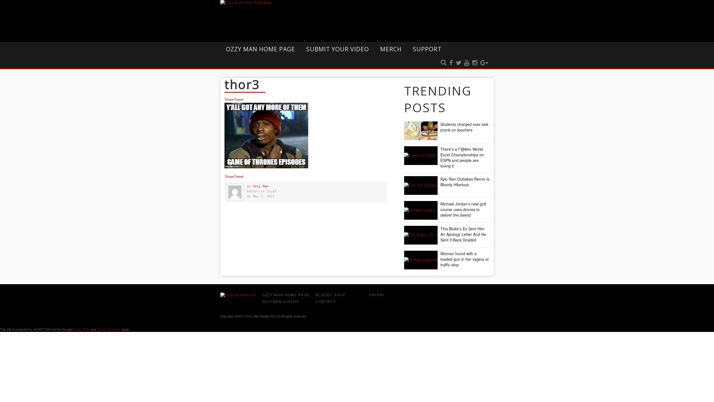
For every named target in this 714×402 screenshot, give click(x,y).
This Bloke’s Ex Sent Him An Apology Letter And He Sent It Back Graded (463, 234)
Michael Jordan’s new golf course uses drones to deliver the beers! (463, 209)
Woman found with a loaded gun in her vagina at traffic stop (464, 259)
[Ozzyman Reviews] (238, 295)
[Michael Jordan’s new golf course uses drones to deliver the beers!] (420, 210)
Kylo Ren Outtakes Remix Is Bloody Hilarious (464, 181)
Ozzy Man (261, 186)
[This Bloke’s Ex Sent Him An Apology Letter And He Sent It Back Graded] (420, 235)
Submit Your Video (337, 49)
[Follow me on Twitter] (458, 63)
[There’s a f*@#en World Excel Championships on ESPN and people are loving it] (420, 155)
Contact (326, 301)
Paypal (377, 294)
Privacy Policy (81, 329)
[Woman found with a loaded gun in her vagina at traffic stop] (420, 260)
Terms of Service (109, 329)
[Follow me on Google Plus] (484, 63)
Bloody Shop (331, 294)
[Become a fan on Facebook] (451, 63)
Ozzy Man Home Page (260, 49)
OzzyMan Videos (280, 301)
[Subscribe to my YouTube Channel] (467, 63)
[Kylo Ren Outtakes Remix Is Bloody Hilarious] (420, 185)
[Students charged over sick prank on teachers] (420, 131)
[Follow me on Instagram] (475, 63)
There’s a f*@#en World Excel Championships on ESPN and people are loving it (462, 157)
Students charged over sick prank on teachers (464, 127)
